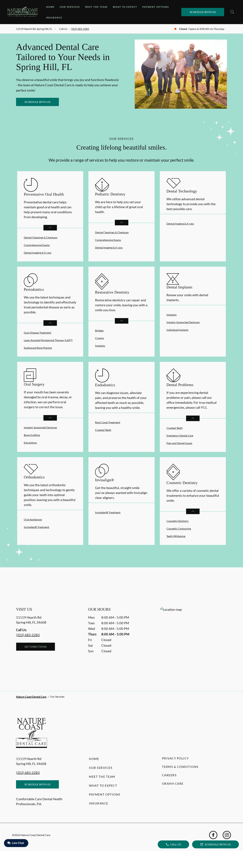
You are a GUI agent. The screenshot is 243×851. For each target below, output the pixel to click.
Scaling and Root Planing (38, 347)
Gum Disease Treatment (37, 332)
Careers (169, 775)
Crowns (99, 338)
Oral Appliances (33, 519)
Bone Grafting (32, 435)
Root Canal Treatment (107, 422)
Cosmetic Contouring (178, 528)
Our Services (70, 6)
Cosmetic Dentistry (177, 520)
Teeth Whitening (175, 536)
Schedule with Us (203, 12)
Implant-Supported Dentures (183, 322)
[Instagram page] (227, 835)
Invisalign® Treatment (36, 527)
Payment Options (155, 6)
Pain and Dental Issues (179, 443)
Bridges (99, 330)
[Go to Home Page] (22, 12)
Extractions (30, 442)
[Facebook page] (213, 835)
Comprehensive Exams (37, 245)
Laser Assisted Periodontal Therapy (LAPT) (48, 340)
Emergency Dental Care (179, 435)
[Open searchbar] (232, 12)
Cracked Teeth (103, 429)
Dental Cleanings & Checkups (40, 237)
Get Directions (35, 646)
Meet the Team (96, 6)
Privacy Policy (175, 758)
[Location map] (193, 642)
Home (50, 6)
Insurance (54, 17)
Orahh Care (172, 783)
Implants (100, 345)
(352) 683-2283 (80, 28)
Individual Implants (177, 329)
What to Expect (125, 6)
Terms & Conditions (180, 767)
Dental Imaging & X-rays (37, 252)
